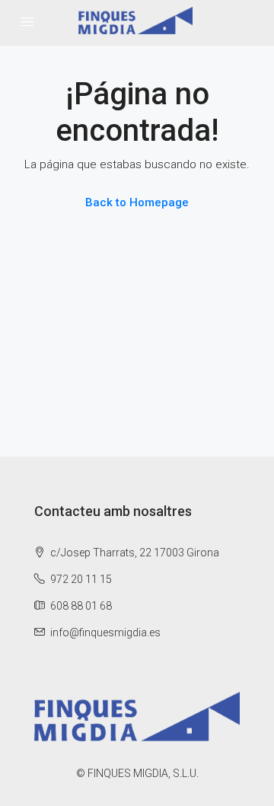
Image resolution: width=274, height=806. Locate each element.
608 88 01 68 (81, 606)
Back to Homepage (137, 202)
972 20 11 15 (81, 579)
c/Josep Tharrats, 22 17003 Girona (133, 552)
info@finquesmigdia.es (105, 632)
